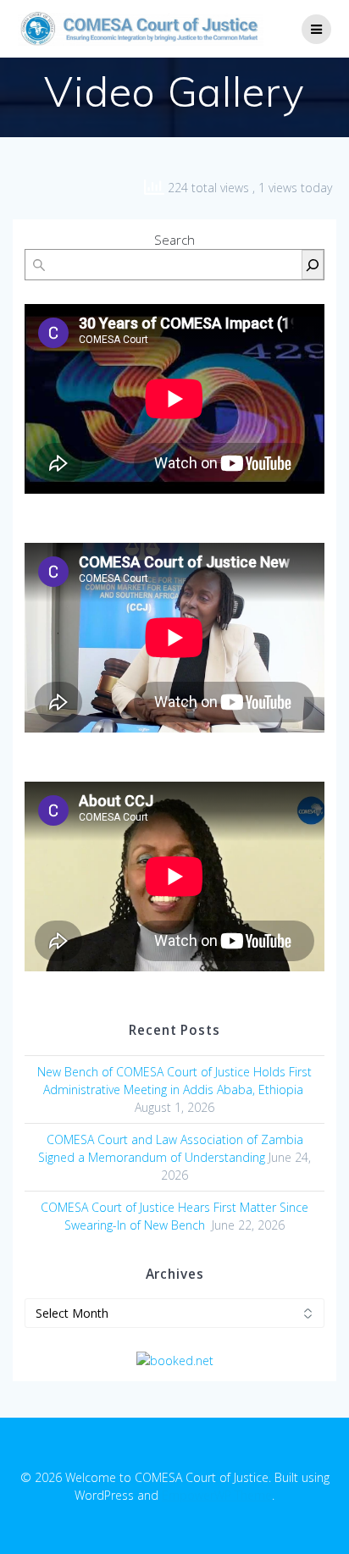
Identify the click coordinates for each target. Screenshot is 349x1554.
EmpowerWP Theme (217, 1495)
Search (174, 239)
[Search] (313, 264)
